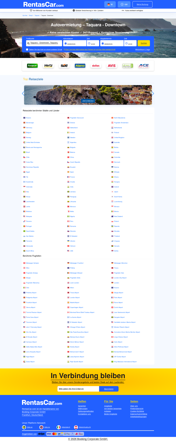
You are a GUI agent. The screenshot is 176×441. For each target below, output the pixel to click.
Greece (72, 123)
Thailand (117, 236)
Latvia (28, 206)
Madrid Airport (74, 302)
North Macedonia (119, 118)
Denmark (117, 162)
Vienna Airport (30, 307)
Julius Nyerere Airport (77, 357)
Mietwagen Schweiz (32, 263)
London (116, 283)
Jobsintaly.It (66, 427)
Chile (27, 157)
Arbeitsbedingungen (138, 417)
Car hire (25, 15)
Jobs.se (29, 427)
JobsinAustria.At (85, 427)
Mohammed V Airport (77, 352)
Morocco (73, 206)
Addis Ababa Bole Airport (34, 347)
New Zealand (118, 216)
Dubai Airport (30, 362)
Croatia (72, 182)
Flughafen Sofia (75, 278)
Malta (72, 211)
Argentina (73, 142)
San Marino (30, 236)
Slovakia (116, 231)
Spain (72, 172)
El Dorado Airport (31, 337)
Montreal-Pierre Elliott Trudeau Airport (82, 312)
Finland (116, 132)
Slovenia (73, 231)
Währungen (82, 409)
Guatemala (29, 182)
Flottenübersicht (136, 409)
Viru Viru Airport (31, 332)
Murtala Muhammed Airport (123, 352)
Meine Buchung (142, 4)
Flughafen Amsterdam (121, 123)
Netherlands (118, 128)
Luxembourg (118, 201)
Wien (27, 268)
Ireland (72, 132)
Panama (29, 221)
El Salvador (73, 236)
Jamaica (73, 192)
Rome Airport (118, 302)
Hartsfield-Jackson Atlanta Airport (124, 322)
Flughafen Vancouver (77, 118)
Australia (117, 142)
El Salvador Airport (76, 322)
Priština (72, 268)
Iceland (116, 187)
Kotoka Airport (74, 347)
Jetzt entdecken (88, 101)
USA (71, 251)
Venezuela (29, 246)
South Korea (118, 197)
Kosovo (28, 118)
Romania (73, 226)
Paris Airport (118, 297)
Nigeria (72, 216)
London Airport (75, 297)
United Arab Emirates (33, 142)
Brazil (31, 15)
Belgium (28, 132)
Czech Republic (75, 162)
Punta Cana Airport (32, 317)
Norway (28, 137)
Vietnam (72, 246)
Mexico (116, 211)
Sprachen (82, 406)
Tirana (116, 268)
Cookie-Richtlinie (137, 411)
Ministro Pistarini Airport (121, 327)
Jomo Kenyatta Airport (33, 352)
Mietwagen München (121, 263)
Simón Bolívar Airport (77, 342)
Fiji (27, 177)
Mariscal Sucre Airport (77, 337)
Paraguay (73, 197)
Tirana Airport (74, 293)
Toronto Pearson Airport (33, 312)
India (71, 187)
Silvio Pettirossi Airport (121, 347)
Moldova (29, 211)
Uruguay (117, 241)
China (72, 157)
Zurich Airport (118, 307)
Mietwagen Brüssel (76, 273)
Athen (72, 288)
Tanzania (29, 241)
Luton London (74, 283)
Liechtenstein (30, 201)
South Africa (30, 251)
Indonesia (29, 187)
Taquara (37, 15)
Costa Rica (29, 162)
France (72, 177)
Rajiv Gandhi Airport (76, 362)
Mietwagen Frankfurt (76, 263)
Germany (29, 128)
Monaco (116, 206)
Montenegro (30, 123)
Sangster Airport (119, 317)
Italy (27, 192)
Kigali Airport (30, 357)
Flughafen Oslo (119, 273)
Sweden (72, 137)
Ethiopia (116, 172)
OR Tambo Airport (120, 357)
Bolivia (116, 147)
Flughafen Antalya (32, 273)
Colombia (117, 157)
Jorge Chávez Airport (121, 337)
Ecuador (73, 167)
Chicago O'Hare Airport (77, 327)
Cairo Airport (118, 342)
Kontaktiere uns (84, 414)
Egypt (28, 172)
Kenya (28, 197)
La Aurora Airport (75, 317)
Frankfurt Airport (31, 302)
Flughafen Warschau (32, 283)
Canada (116, 152)
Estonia (116, 167)
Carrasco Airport (31, 342)
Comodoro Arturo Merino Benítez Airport (127, 332)
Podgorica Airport (31, 297)
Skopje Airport (118, 293)
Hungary (117, 182)
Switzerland (74, 128)
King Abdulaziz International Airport (125, 362)
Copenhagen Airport (76, 307)
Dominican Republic (32, 167)
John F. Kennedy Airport (33, 327)
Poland (116, 221)
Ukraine (72, 241)
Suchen (144, 43)
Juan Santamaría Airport (122, 312)
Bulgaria (72, 147)
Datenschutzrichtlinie (138, 414)
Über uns (134, 406)
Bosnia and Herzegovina (34, 147)
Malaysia (29, 216)
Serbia (116, 251)
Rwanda (116, 226)
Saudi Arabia (30, 231)
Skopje (28, 278)
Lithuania (73, 201)
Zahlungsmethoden (86, 411)
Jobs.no (47, 427)
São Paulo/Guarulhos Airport (79, 332)
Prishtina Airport (31, 293)
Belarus (72, 152)
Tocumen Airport (31, 322)
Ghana (116, 177)
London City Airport (120, 278)
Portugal (28, 226)
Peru (71, 221)
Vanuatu (116, 246)
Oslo (27, 288)
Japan (116, 192)
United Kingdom (119, 137)
